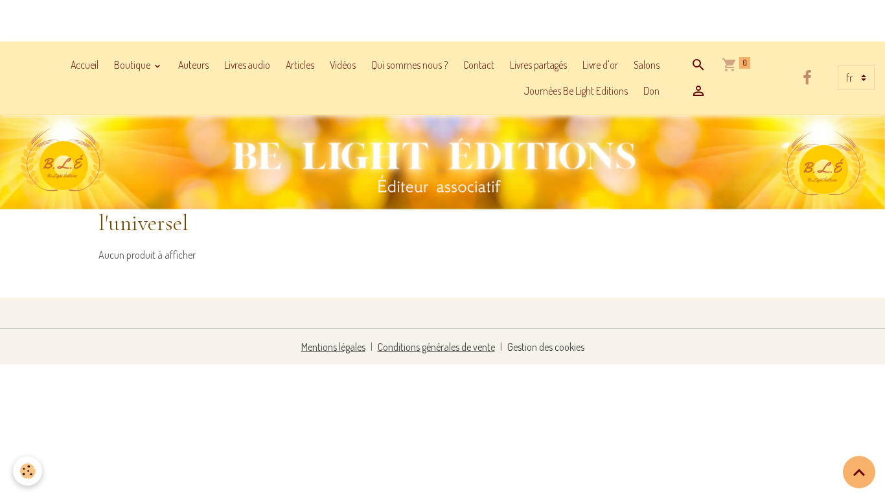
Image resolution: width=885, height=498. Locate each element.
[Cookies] (27, 471)
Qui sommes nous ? (409, 64)
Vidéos (343, 64)
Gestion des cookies (545, 346)
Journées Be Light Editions (576, 90)
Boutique (133, 64)
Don (651, 90)
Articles (300, 64)
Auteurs (193, 64)
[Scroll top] (859, 472)
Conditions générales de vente (436, 346)
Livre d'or (600, 64)
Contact (478, 64)
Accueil (84, 64)
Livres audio (247, 64)
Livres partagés (538, 64)
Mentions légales (333, 346)
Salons (647, 64)
